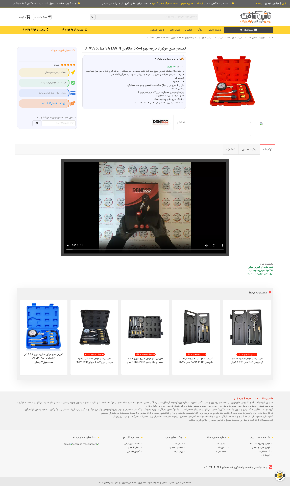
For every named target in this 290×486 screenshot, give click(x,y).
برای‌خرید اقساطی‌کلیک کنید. (53, 103)
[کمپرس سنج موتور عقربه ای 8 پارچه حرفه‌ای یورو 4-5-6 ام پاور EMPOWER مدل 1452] (94, 327)
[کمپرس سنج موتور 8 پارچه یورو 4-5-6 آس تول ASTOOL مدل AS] (43, 327)
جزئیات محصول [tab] (249, 149)
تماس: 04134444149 (33, 30)
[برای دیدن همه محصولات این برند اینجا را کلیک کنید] (162, 122)
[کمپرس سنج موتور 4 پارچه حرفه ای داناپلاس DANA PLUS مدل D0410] (196, 327)
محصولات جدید (176, 447)
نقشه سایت (221, 451)
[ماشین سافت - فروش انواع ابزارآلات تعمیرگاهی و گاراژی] (254, 17)
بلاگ (200, 30)
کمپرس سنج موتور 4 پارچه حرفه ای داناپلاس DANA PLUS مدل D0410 (196, 360)
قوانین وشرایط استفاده (260, 444)
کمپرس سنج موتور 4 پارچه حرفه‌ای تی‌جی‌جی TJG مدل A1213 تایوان (247, 360)
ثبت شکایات (264, 451)
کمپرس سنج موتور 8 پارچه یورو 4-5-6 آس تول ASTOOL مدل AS (43, 356)
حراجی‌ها (179, 444)
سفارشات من (133, 447)
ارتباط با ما (265, 455)
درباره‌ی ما (222, 444)
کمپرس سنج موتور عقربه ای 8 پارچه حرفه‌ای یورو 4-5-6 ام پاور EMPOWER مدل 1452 (94, 362)
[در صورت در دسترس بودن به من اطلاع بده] (36, 123)
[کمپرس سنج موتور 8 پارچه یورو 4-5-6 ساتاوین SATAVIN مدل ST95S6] (230, 80)
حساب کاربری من (131, 444)
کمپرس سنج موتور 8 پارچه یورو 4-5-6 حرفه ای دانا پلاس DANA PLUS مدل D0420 (145, 362)
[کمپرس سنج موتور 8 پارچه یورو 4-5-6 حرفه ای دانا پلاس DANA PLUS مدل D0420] (145, 327)
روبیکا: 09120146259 (73, 30)
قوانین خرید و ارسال (261, 447)
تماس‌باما (175, 30)
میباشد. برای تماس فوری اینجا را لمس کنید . (152, 4)
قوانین (188, 30)
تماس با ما (221, 447)
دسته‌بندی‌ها (247, 30)
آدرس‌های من (133, 451)
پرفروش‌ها (178, 451)
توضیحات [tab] (267, 149)
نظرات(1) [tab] (230, 149)
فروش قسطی (157, 30)
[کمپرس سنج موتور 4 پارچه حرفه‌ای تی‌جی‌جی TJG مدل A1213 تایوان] (247, 327)
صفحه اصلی (214, 30)
